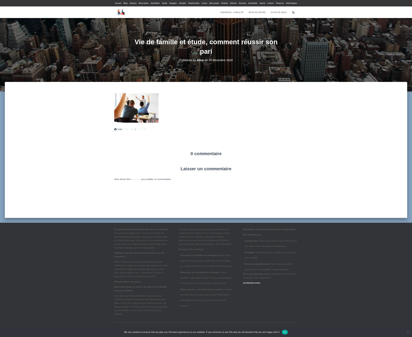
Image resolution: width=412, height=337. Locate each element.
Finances (280, 3)
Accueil (118, 3)
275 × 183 (141, 129)
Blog (125, 3)
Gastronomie (193, 3)
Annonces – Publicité (232, 12)
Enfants (224, 3)
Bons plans (144, 3)
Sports (262, 3)
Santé (164, 3)
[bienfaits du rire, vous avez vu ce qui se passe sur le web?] (120, 12)
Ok (284, 332)
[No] (408, 332)
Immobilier (155, 3)
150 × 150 (129, 129)
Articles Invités (257, 12)
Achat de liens (278, 12)
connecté (136, 179)
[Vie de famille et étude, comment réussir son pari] (136, 107)
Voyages (173, 3)
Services (242, 3)
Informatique (291, 3)
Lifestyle (182, 3)
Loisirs (204, 3)
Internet (233, 3)
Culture (270, 3)
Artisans (133, 3)
